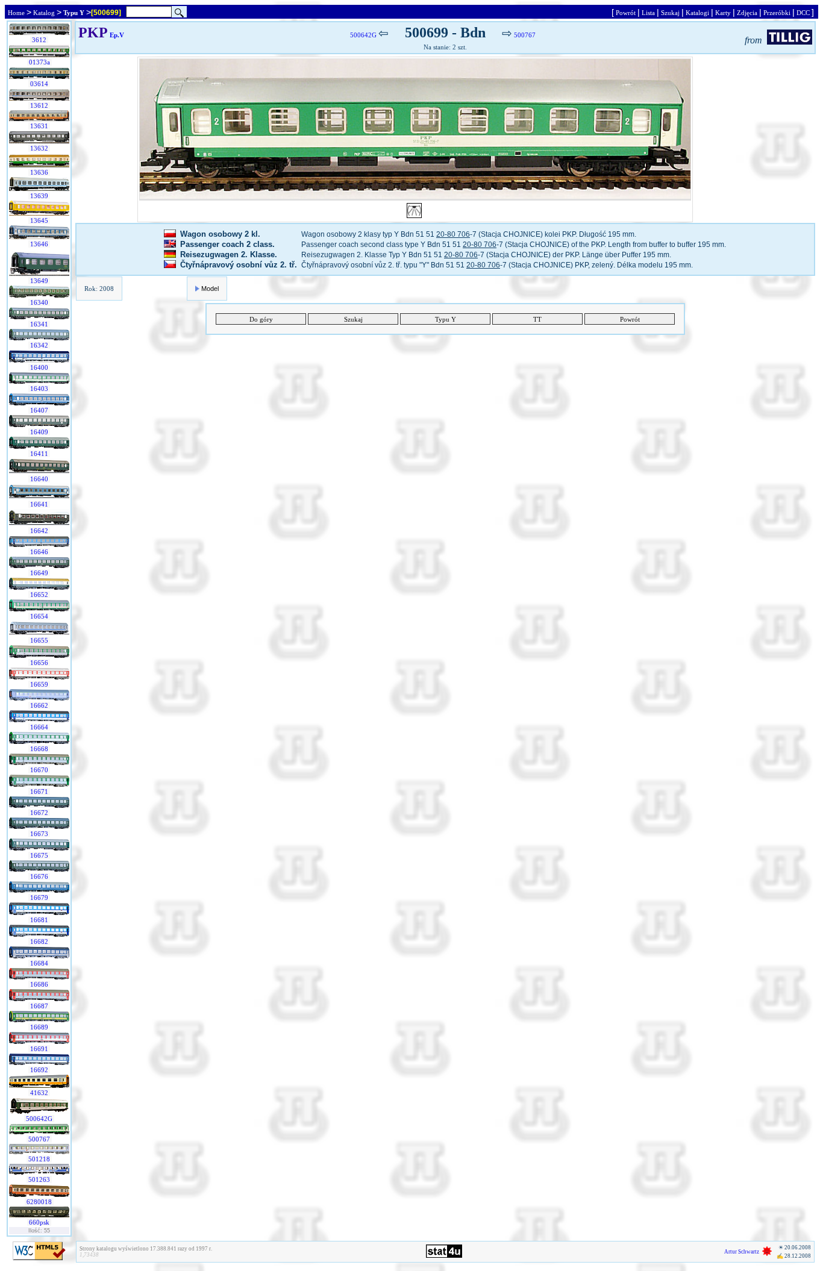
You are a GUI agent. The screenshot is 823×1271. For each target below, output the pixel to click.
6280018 (39, 1201)
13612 (39, 105)
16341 (39, 324)
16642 (39, 530)
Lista (648, 12)
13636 (39, 172)
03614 (39, 83)
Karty (723, 12)
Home (16, 12)
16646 (39, 551)
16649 (39, 572)
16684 (39, 963)
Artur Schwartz (741, 1252)
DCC (803, 12)
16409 (39, 432)
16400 (39, 367)
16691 (39, 1048)
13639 (39, 195)
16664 (39, 727)
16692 (39, 1069)
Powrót (625, 12)
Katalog (44, 12)
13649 (39, 280)
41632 (39, 1092)
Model (210, 288)
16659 (39, 684)
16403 (39, 388)
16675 (39, 855)
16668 (39, 748)
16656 (39, 662)
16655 (39, 640)
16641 (39, 504)
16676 (39, 876)
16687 (39, 1006)
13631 (39, 126)
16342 (39, 345)
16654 (39, 616)
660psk (39, 1222)
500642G (39, 1118)
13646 (39, 244)
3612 (39, 39)
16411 (39, 453)
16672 (39, 812)
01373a (39, 62)
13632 (39, 148)
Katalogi (697, 12)
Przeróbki (777, 12)
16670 (39, 769)
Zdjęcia (747, 12)
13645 (39, 220)
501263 (39, 1179)
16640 (39, 478)
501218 (39, 1159)
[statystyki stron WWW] (444, 1255)
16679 (39, 897)
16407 (39, 410)
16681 (39, 919)
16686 (39, 984)
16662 (39, 705)
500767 (39, 1139)
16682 (39, 941)
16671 (39, 791)
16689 (39, 1027)
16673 (39, 833)
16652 (39, 594)
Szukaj (670, 12)
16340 (39, 302)
